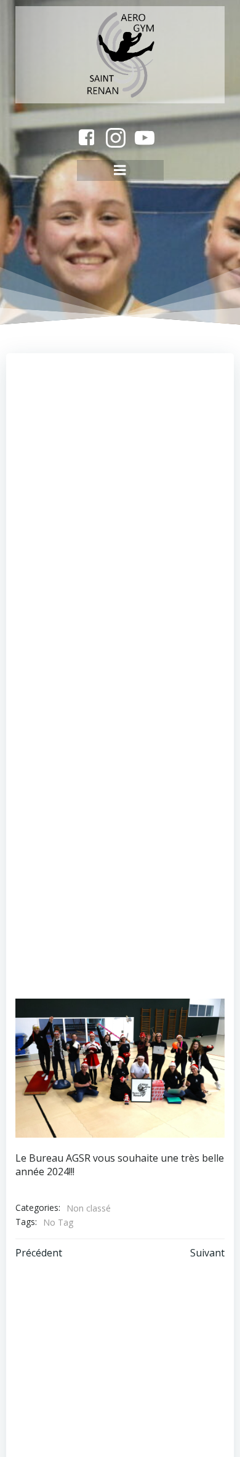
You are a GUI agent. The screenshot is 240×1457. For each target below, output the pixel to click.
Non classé (88, 1208)
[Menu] (120, 170)
